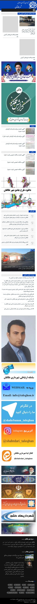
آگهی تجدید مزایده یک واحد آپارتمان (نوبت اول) (15, 144)
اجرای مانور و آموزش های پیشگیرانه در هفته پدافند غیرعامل (28, 32)
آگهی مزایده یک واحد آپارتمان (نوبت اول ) (14, 136)
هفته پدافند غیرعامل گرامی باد (11, 36)
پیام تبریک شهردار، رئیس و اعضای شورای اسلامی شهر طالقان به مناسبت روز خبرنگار (16, 237)
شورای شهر (18, 587)
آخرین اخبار (31, 585)
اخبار (24, 585)
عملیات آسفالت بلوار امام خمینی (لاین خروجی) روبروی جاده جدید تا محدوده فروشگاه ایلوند (18, 290)
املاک (10, 585)
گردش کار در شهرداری (13, 592)
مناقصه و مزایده (30, 592)
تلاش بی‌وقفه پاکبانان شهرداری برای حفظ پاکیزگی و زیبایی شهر (15, 243)
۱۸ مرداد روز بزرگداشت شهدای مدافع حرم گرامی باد (21, 278)
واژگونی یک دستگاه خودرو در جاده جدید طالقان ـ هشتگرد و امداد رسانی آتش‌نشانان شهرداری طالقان (15, 223)
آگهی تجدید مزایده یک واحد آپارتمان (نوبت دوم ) (15, 130)
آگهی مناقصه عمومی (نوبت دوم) (16, 162)
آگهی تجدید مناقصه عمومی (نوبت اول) (14, 155)
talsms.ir (26, 602)
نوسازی (22, 592)
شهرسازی (26, 587)
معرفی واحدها (21, 590)
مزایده (11, 587)
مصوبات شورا (31, 590)
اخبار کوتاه (18, 585)
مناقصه (13, 590)
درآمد (33, 587)
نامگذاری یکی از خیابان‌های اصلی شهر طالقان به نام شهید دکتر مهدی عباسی (15, 230)
